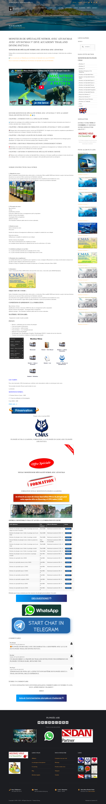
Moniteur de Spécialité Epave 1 (86, 80)
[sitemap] (67, 722)
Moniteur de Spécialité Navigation (87, 89)
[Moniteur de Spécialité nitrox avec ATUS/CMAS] (41, 498)
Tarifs (89, 7)
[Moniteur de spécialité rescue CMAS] (68, 583)
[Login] (94, 2)
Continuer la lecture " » (83, 174)
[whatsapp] (46, 722)
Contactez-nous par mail (61, 758)
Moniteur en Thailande (84, 101)
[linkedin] (49, 722)
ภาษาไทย (85, 2)
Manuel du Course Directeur (86, 99)
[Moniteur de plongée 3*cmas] (87, 211)
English (74, 2)
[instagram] (56, 722)
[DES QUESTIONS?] (41, 598)
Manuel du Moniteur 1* (84, 94)
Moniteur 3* (82, 68)
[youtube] (39, 722)
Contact (94, 7)
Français (80, 2)
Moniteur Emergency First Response (85, 71)
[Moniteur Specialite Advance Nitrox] (87, 257)
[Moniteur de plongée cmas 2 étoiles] (68, 544)
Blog (33, 770)
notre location (91, 791)
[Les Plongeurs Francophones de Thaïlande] (24, 735)
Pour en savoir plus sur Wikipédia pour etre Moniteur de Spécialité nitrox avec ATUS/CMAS (31, 60)
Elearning (82, 7)
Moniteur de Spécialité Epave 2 (86, 82)
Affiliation (34, 758)
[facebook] (42, 722)
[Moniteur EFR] (87, 228)
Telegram (57, 770)
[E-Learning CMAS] (41, 427)
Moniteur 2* (82, 66)
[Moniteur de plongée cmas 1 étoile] (68, 528)
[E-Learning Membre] (14, 768)
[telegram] (60, 722)
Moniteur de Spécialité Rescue (86, 85)
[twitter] (53, 722)
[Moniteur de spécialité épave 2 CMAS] (68, 570)
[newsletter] (18, 755)
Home (34, 7)
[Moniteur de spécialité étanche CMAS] (68, 587)
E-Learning (34, 766)
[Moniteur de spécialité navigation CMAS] (68, 579)
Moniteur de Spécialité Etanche (86, 92)
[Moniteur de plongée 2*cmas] (87, 196)
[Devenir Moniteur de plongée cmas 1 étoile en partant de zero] (68, 540)
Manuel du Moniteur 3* (84, 96)
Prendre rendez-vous (60, 766)
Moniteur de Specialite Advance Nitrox (87, 77)
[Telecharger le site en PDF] (63, 722)
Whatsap (57, 762)
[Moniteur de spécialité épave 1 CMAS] (68, 566)
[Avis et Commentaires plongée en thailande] (41, 698)
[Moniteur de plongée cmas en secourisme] (68, 553)
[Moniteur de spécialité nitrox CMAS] (41, 357)
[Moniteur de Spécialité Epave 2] (87, 287)
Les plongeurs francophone (38, 762)
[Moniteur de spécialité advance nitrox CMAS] (68, 562)
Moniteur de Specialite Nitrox (86, 74)
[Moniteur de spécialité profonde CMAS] (68, 575)
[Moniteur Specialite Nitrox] (87, 243)
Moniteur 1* (82, 64)
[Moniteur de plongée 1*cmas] (87, 182)
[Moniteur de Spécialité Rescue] (87, 316)
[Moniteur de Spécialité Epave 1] (87, 272)
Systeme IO (94, 800)
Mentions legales (36, 775)
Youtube (57, 775)
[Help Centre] (91, 2)
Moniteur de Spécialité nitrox (19, 27)
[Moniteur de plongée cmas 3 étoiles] (68, 551)
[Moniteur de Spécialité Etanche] (87, 302)
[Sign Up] (96, 2)
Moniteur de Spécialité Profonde (87, 87)
